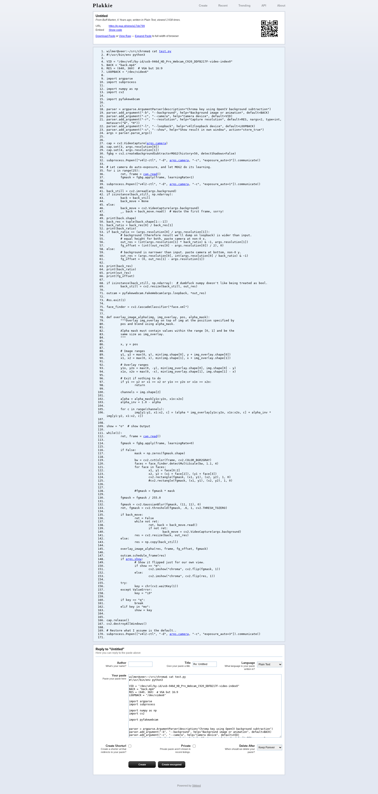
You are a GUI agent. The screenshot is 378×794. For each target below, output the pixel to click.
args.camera (156, 143)
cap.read (150, 174)
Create (203, 5)
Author (116, 664)
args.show (134, 559)
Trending (244, 5)
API (263, 5)
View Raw (125, 36)
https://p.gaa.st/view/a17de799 (127, 26)
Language (240, 665)
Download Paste (105, 36)
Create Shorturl (113, 748)
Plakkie (103, 5)
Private (175, 748)
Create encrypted (172, 764)
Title (179, 664)
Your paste (114, 677)
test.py (165, 51)
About (281, 5)
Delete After (240, 748)
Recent (223, 5)
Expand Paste (143, 36)
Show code (115, 29)
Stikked (196, 785)
